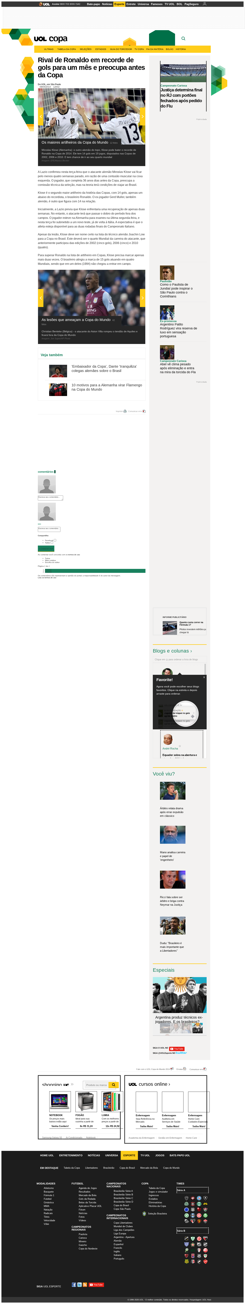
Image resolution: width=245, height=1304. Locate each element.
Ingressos (154, 1195)
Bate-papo (93, 4)
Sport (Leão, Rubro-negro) (199, 1221)
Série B (181, 1231)
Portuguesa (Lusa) (205, 1256)
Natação (48, 1209)
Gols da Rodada (87, 1199)
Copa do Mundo (171, 1167)
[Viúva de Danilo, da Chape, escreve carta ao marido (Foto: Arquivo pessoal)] (187, 1033)
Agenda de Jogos (88, 1188)
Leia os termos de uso (47, 578)
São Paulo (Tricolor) (193, 1221)
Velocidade (49, 1220)
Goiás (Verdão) (186, 1215)
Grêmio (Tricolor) (193, 1215)
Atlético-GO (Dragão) (205, 1239)
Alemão (118, 1240)
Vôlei (46, 1224)
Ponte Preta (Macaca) (199, 1256)
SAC (78, 4)
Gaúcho (83, 1245)
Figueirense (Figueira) (193, 1209)
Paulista (83, 1234)
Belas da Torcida (87, 1202)
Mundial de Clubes (123, 1226)
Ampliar (134, 93)
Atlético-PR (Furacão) (193, 1198)
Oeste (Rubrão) (186, 1256)
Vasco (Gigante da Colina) (199, 1262)
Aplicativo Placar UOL (90, 1206)
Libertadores (91, 1167)
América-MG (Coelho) (193, 1239)
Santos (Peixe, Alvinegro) (186, 1221)
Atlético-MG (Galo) (186, 1198)
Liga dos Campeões (124, 1230)
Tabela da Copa (66, 49)
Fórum (82, 1209)
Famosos (156, 4)
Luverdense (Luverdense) (186, 1250)
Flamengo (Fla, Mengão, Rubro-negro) (199, 1209)
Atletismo (49, 1188)
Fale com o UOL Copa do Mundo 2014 (153, 1069)
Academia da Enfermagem (142, 1138)
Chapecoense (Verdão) (186, 1204)
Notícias (107, 4)
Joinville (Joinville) (199, 1250)
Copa (58, 38)
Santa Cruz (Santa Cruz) (193, 1262)
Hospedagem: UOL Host (200, 1300)
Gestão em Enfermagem (170, 1138)
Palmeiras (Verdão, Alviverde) (205, 1215)
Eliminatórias (155, 1202)
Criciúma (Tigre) (205, 1204)
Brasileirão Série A (123, 1191)
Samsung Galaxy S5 (52, 1137)
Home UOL (47, 1155)
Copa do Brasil (127, 1167)
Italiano (117, 1255)
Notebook (91, 1137)
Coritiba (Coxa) (199, 1204)
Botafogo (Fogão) (205, 1198)
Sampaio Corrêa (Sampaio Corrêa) (186, 1262)
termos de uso (74, 555)
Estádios (100, 49)
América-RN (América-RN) (199, 1239)
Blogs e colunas (171, 651)
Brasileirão (108, 1167)
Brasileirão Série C (123, 1198)
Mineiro (82, 1241)
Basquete (49, 1191)
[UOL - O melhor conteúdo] (43, 5)
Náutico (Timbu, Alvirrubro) (205, 1250)
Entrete (131, 4)
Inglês (117, 1251)
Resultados (84, 1191)
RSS (85, 1284)
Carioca (83, 1238)
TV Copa (139, 49)
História (181, 49)
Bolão (169, 49)
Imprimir (119, 411)
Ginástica (49, 1202)
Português (119, 1258)
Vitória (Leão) (205, 1221)
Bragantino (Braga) (199, 1244)
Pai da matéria (154, 49)
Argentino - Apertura (124, 1237)
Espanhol (118, 1244)
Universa (143, 4)
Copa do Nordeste (88, 1248)
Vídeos (82, 1220)
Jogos (159, 1155)
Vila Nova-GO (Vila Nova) (205, 1262)
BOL (179, 4)
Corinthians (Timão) (193, 1204)
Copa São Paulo (122, 1209)
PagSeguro (192, 4)
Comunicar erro (135, 411)
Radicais (48, 1213)
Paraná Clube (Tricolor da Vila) (193, 1256)
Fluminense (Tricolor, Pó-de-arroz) (205, 1209)
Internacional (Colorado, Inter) (199, 1215)
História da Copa (157, 1206)
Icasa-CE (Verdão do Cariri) (193, 1250)
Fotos (82, 1216)
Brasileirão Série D (123, 1201)
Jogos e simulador (158, 1191)
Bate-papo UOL (180, 1155)
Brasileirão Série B (123, 1194)
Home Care (191, 1138)
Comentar (46, 548)
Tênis (47, 1216)
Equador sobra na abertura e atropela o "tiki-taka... (179, 756)
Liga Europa (120, 1233)
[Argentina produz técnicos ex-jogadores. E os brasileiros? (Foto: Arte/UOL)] (197, 1033)
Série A (181, 1190)
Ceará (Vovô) (205, 1244)
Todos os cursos (195, 1083)
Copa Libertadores (123, 1222)
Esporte (119, 4)
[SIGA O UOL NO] (177, 1050)
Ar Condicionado (74, 1137)
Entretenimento (71, 1155)
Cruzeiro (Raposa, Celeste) (186, 1209)
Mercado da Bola (149, 1167)
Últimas (48, 49)
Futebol (47, 1199)
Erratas (179, 1069)
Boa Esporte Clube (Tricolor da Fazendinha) (193, 1244)
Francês (118, 1248)
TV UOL (170, 4)
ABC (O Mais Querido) (186, 1239)
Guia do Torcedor (121, 49)
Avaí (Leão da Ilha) (186, 1244)
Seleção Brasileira (157, 1213)
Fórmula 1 (49, 1195)
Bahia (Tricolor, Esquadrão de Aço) (199, 1198)
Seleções (85, 49)
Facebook (49, 540)
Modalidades (46, 1183)
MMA (46, 1206)
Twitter (47, 543)
